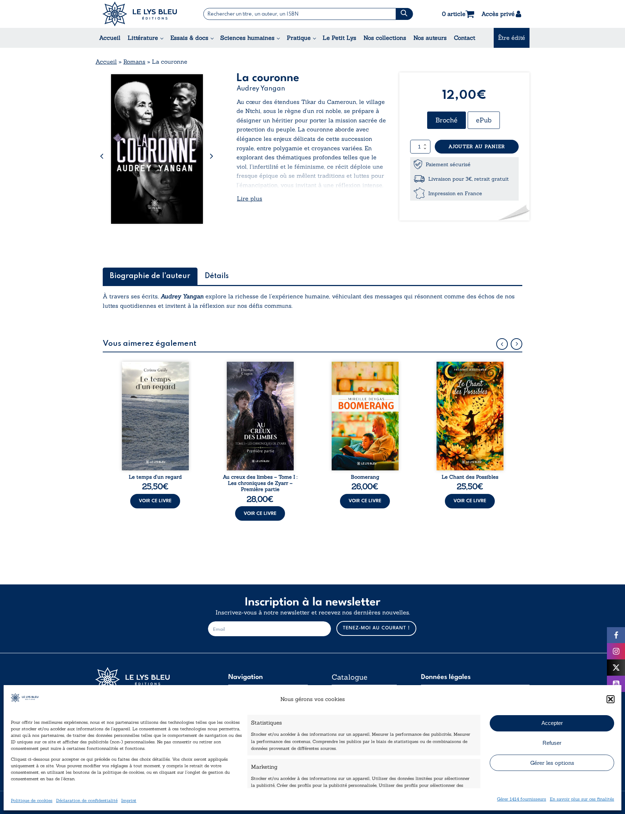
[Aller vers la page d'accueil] (149, 679)
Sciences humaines (247, 37)
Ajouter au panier (476, 146)
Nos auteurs (430, 37)
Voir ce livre (155, 501)
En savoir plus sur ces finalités (582, 799)
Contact (464, 37)
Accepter (552, 723)
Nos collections (384, 37)
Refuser (552, 743)
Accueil (109, 37)
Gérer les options (552, 762)
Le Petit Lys (339, 37)
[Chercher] (404, 14)
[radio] (446, 120)
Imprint (128, 800)
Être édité (511, 37)
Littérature (143, 37)
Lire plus (249, 198)
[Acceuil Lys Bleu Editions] (140, 14)
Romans (134, 61)
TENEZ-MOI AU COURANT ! (376, 628)
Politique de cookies (31, 800)
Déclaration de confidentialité (87, 800)
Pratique (299, 37)
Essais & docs (189, 37)
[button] (610, 699)
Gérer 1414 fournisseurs (521, 799)
